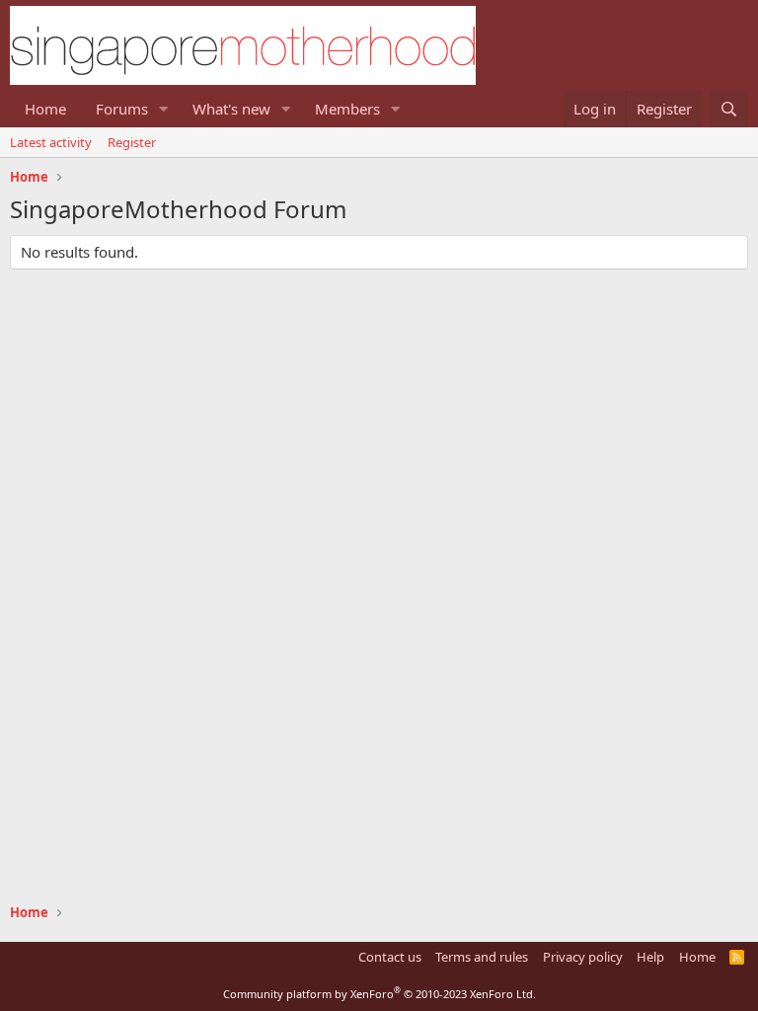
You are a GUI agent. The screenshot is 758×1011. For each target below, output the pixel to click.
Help (650, 957)
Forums (122, 108)
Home (45, 108)
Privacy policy (583, 957)
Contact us (389, 957)
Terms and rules (481, 957)
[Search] (729, 109)
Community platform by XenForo (379, 993)
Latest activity (51, 142)
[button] (164, 109)
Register (132, 142)
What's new (231, 108)
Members (347, 108)
